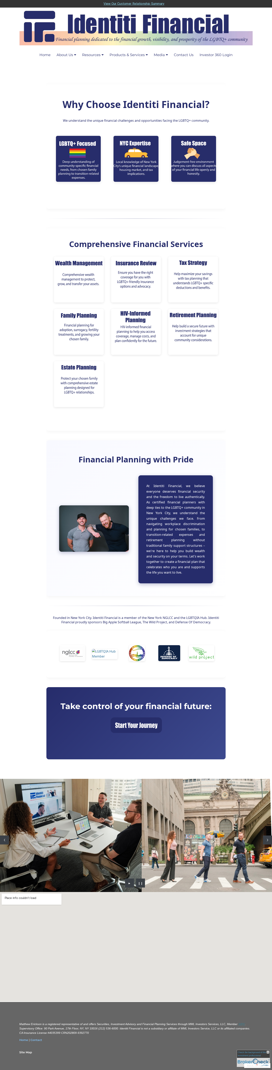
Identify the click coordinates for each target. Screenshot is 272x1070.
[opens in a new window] (169, 654)
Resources (91, 55)
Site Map (25, 1052)
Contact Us (184, 55)
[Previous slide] (4, 840)
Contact (36, 1040)
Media (159, 55)
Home (45, 55)
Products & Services (127, 55)
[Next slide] (267, 840)
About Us (65, 55)
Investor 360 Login (216, 55)
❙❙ (140, 883)
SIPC (241, 1024)
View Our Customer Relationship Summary (134, 4)
